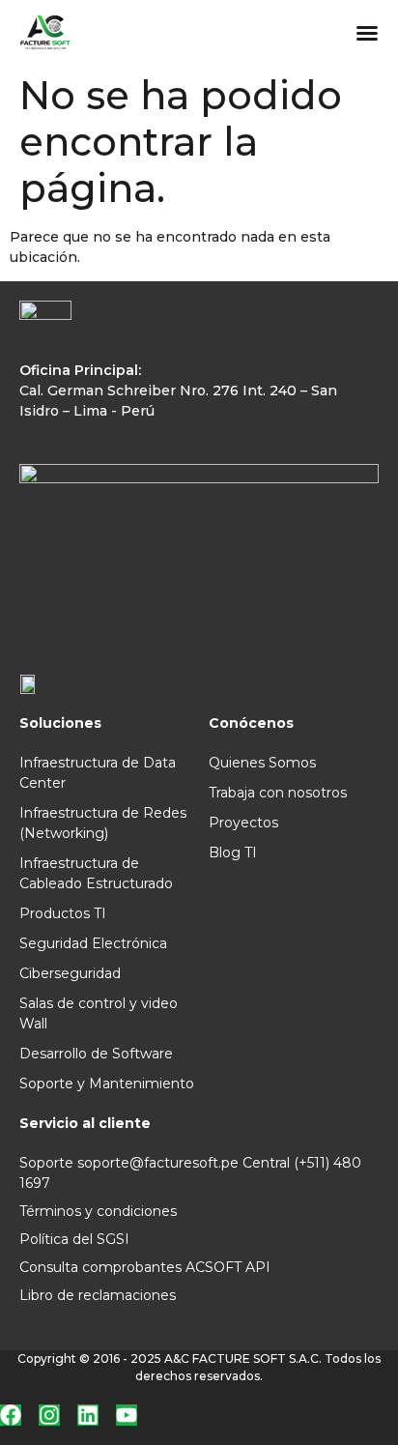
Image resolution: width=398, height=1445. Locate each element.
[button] (367, 32)
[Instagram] (49, 1415)
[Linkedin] (88, 1415)
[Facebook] (10, 1415)
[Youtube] (126, 1415)
